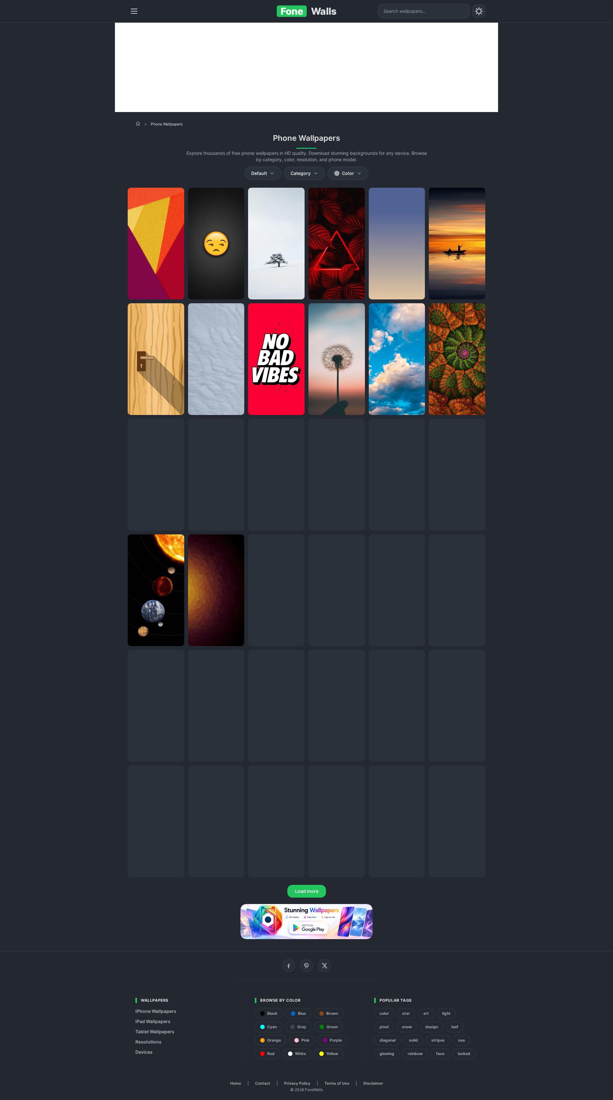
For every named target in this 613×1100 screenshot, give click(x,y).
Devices (144, 1052)
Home (235, 1083)
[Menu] (134, 11)
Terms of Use (336, 1083)
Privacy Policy (297, 1083)
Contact (262, 1083)
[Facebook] (288, 965)
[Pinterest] (306, 965)
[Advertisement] (306, 67)
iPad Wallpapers (152, 1021)
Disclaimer (373, 1083)
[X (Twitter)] (324, 965)
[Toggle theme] (479, 11)
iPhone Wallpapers (155, 1011)
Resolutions (148, 1041)
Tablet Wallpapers (154, 1031)
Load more (306, 891)
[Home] (137, 123)
